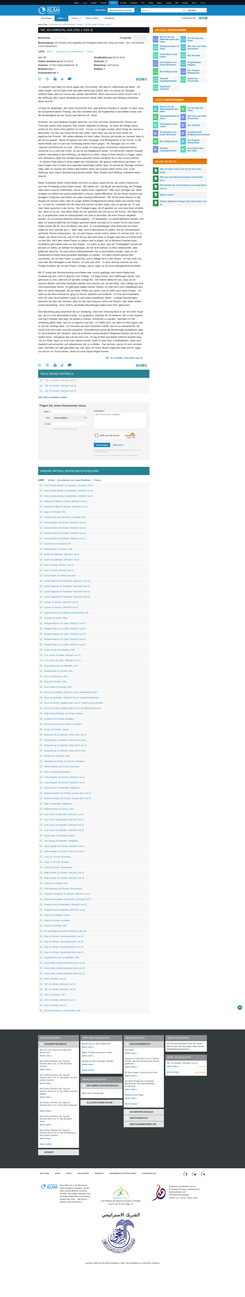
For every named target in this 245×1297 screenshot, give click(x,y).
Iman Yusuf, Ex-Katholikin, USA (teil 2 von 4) (64, 819)
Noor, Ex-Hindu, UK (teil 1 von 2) (58, 565)
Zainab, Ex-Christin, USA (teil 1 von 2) (61, 602)
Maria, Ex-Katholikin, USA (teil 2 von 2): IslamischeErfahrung (71, 697)
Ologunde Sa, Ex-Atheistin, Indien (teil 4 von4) (65, 751)
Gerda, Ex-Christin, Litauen (56, 729)
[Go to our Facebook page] (186, 1174)
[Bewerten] (40, 78)
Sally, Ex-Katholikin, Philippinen (58, 804)
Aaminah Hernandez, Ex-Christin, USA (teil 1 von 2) (67, 894)
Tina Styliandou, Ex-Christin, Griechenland (63, 888)
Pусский (123, 3)
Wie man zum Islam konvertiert (197, 47)
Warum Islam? (167, 195)
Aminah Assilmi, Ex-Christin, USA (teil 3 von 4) (64, 533)
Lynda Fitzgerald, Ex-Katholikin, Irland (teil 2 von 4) (67, 586)
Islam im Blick (92, 18)
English (76, 3)
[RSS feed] (203, 1174)
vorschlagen (102, 445)
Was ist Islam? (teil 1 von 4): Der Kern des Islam (180, 170)
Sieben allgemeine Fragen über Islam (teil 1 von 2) (183, 203)
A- (136, 38)
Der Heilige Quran (169, 71)
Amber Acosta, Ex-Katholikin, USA (59, 650)
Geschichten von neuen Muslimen (62, 24)
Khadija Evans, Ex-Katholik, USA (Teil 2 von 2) (64, 910)
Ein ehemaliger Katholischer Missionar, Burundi (65, 931)
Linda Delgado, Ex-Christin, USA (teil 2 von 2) (64, 782)
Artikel (60, 18)
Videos (74, 18)
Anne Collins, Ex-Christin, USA (57, 687)
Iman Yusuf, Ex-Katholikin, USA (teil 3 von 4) (64, 825)
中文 (142, 3)
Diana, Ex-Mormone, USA (55, 676)
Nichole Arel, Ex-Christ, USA (56, 756)
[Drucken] (55, 78)
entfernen (202, 1066)
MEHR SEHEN (46, 1144)
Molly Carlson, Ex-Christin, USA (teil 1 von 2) (64, 872)
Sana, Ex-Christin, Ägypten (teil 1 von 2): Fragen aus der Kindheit (73, 703)
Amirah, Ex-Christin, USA (55, 926)
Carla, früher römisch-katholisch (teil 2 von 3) (64, 968)
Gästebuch (109, 18)
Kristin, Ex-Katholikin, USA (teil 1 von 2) (61, 554)
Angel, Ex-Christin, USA (54, 512)
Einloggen (100, 10)
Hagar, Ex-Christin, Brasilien (56, 862)
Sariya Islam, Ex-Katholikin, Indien (59, 835)
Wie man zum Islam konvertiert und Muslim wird (181, 179)
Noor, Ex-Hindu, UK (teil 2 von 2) (58, 570)
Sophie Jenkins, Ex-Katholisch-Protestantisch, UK (66, 613)
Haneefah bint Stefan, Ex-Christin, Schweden (64, 761)
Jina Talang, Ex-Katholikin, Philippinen (61, 841)
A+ (144, 38)
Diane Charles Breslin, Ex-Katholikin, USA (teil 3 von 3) (68, 496)
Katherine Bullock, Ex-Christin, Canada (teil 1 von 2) (67, 793)
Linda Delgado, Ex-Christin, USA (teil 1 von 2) (64, 777)
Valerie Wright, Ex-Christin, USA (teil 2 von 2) (64, 851)
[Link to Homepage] (49, 10)
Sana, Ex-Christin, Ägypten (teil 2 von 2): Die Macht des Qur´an (72, 708)
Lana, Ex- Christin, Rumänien (57, 857)
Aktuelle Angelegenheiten (168, 79)
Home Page (46, 18)
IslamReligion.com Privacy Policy (122, 1173)
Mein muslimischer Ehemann (57, 772)
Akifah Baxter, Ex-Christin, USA (58, 549)
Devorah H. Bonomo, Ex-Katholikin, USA (62, 1010)
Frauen (80, 24)
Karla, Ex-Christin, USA (54, 995)
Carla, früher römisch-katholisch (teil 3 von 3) (64, 973)
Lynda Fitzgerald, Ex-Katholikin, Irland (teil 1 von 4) (67, 581)
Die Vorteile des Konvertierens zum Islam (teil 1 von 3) (183, 187)
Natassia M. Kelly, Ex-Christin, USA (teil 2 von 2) (65, 506)
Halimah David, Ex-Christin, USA (58, 809)
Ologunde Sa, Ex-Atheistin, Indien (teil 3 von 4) (65, 745)
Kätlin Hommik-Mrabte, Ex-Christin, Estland (63, 713)
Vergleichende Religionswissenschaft (198, 133)
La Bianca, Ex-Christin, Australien (59, 719)
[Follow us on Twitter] (194, 1174)
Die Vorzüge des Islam (195, 39)
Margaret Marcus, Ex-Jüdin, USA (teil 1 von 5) (64, 623)
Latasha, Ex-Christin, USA (55, 883)
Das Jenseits (193, 55)
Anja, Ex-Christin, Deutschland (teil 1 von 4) (63, 936)
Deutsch (113, 3)
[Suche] (184, 10)
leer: (41, 51)
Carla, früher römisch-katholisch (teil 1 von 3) (64, 963)
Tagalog (168, 3)
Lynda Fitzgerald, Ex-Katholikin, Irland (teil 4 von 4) (67, 597)
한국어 (194, 3)
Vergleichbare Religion (194, 63)
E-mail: (48, 424)
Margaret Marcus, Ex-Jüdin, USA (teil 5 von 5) (64, 644)
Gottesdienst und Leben (168, 55)
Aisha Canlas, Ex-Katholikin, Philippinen (62, 788)
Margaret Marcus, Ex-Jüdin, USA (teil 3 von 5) (64, 634)
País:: (48, 418)
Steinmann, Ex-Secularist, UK (57, 544)
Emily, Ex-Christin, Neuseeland (58, 867)
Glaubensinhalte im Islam (169, 47)
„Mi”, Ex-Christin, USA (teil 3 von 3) (60, 391)
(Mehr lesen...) (45, 1056)
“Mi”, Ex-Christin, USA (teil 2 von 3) (123, 358)
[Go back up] (239, 1007)
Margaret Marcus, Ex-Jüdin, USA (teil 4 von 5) (64, 639)
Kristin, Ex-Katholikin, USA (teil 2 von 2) (61, 560)
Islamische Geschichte (193, 79)
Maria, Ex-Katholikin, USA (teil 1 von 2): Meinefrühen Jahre (70, 692)
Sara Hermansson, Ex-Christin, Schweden (63, 724)
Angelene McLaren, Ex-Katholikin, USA (61, 957)
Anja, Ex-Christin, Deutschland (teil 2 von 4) (63, 941)
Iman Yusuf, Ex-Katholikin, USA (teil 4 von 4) (64, 830)
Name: (47, 412)
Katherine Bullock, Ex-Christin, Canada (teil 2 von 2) (67, 798)
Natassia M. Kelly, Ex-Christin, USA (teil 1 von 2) (65, 501)
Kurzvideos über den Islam (195, 149)
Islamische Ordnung (165, 87)
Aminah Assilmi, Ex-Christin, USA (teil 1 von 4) (64, 522)
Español (93, 3)
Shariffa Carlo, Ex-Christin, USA (58, 671)
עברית (202, 3)
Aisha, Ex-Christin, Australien (57, 920)
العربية (85, 3)
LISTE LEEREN (199, 1072)
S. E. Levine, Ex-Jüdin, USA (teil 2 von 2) (62, 660)
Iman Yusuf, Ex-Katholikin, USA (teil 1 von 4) (64, 814)
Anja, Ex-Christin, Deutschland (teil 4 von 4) (63, 952)
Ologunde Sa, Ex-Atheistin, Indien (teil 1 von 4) (65, 735)
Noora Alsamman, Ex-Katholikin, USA (61, 666)
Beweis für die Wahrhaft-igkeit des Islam (169, 39)
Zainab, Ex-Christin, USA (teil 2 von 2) (61, 607)
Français (103, 3)
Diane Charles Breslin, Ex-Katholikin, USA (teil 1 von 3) (68, 485)
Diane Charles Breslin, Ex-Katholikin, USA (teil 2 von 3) (68, 490)
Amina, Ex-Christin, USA (55, 681)
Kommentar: (99, 411)
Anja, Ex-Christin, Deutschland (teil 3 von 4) (63, 947)
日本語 (150, 3)
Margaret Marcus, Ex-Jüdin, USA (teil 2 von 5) (64, 628)
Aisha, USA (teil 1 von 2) (55, 979)
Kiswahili (185, 3)
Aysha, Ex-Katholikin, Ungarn (57, 915)
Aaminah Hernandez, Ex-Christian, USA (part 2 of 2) (67, 899)
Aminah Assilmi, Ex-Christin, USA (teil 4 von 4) (64, 538)
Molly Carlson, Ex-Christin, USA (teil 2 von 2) (64, 878)
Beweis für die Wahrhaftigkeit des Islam (169, 109)
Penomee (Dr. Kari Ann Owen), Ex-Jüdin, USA (64, 517)
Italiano (159, 3)
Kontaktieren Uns (189, 18)
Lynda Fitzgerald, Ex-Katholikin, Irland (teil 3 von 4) (67, 591)
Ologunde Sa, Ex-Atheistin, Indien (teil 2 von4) (65, 740)
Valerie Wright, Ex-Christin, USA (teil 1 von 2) (64, 846)
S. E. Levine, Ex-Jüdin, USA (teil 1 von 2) (62, 655)
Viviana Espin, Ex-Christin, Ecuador (60, 575)
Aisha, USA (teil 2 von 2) (55, 1005)
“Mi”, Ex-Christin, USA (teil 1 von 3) (60, 380)
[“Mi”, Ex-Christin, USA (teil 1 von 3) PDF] (62, 78)
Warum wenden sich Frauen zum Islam (61, 766)
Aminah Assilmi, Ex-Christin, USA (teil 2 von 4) (64, 528)
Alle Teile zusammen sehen (52, 397)
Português (133, 3)
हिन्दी (176, 3)
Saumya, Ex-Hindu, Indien (56, 618)
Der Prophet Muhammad (193, 71)
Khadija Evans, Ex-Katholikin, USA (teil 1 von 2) (65, 904)
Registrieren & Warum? (121, 10)
